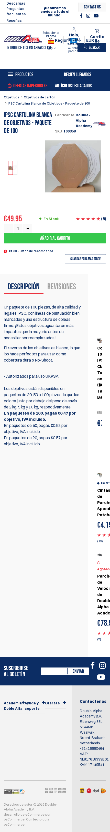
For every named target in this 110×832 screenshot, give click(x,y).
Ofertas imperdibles (30, 86)
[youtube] (96, 16)
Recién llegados (77, 74)
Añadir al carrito (55, 238)
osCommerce (14, 819)
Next (99, 385)
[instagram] (88, 16)
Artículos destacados (73, 86)
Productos (24, 74)
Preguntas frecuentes (16, 11)
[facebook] (82, 16)
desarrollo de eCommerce (24, 814)
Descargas (15, 3)
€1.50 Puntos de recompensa (31, 251)
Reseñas (14, 20)
